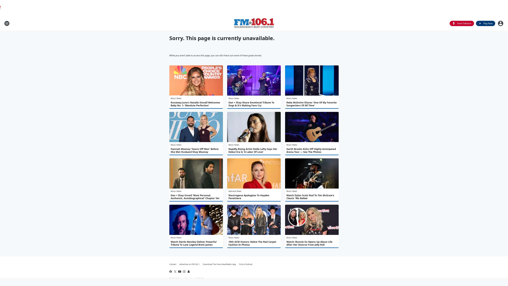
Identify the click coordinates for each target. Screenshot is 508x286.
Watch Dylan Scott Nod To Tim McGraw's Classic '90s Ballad (310, 197)
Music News (176, 98)
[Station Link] (254, 23)
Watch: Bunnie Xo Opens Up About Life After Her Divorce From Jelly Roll (309, 243)
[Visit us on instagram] (184, 271)
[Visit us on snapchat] (188, 271)
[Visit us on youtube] (179, 271)
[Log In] (501, 23)
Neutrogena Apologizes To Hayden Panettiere (248, 197)
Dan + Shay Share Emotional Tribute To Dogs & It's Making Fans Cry (251, 104)
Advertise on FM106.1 (189, 264)
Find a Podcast (245, 264)
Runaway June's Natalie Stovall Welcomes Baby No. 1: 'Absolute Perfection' (195, 104)
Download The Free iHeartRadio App (219, 264)
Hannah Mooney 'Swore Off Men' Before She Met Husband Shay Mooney (195, 150)
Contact (172, 264)
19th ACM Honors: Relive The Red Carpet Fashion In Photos (252, 243)
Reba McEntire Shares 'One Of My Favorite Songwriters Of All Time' (311, 104)
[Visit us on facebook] (170, 271)
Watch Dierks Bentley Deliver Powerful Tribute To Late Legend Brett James (193, 243)
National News (234, 191)
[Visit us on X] (175, 271)
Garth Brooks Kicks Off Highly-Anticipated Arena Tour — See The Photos (311, 150)
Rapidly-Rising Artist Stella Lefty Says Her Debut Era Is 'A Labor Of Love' (252, 150)
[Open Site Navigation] (7, 23)
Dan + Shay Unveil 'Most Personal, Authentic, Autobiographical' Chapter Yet (195, 197)
